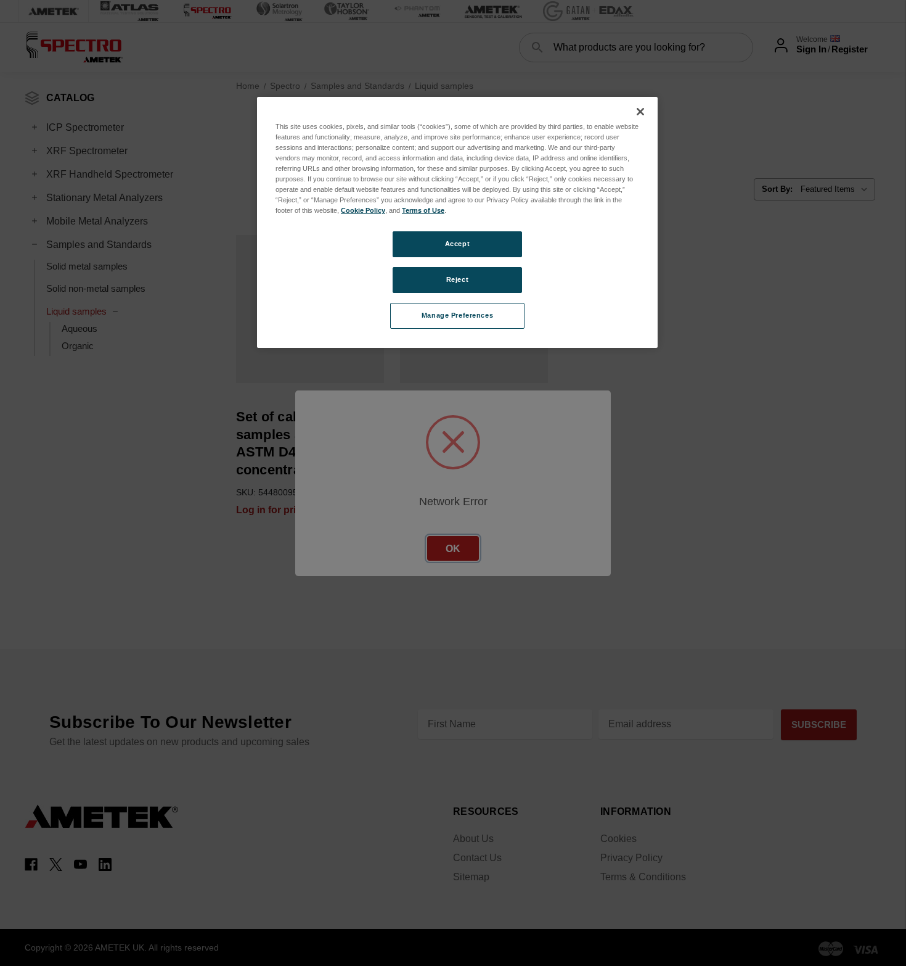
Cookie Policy (363, 210)
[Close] (640, 111)
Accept (457, 243)
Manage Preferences (457, 315)
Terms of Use (423, 210)
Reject (457, 279)
